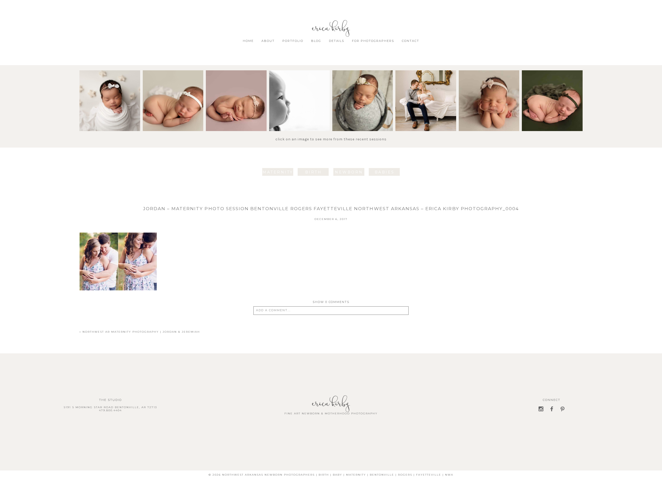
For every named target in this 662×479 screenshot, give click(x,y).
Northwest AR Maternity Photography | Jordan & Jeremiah (141, 331)
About (268, 41)
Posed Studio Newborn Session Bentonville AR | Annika (552, 85)
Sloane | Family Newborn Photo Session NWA (488, 83)
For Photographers (373, 41)
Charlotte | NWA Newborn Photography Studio (172, 85)
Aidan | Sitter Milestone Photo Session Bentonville (299, 85)
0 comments (331, 302)
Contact (410, 41)
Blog (316, 41)
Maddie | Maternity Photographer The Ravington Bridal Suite (425, 85)
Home (248, 41)
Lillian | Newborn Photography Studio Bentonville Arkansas (236, 88)
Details (336, 41)
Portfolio (292, 41)
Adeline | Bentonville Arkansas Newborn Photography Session (109, 88)
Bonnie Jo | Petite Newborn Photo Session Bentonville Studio (362, 88)
